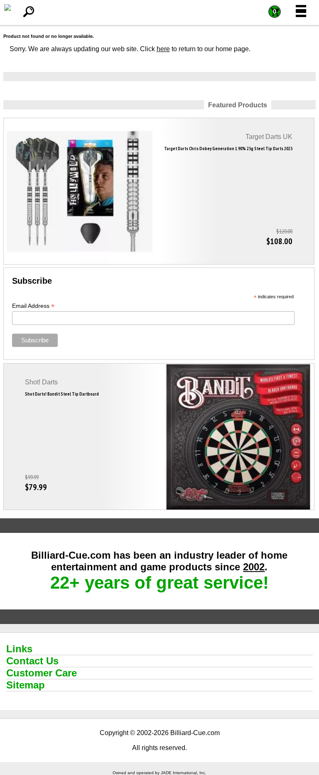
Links (19, 648)
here (163, 48)
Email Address (33, 306)
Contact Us (32, 660)
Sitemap (25, 685)
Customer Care (41, 672)
